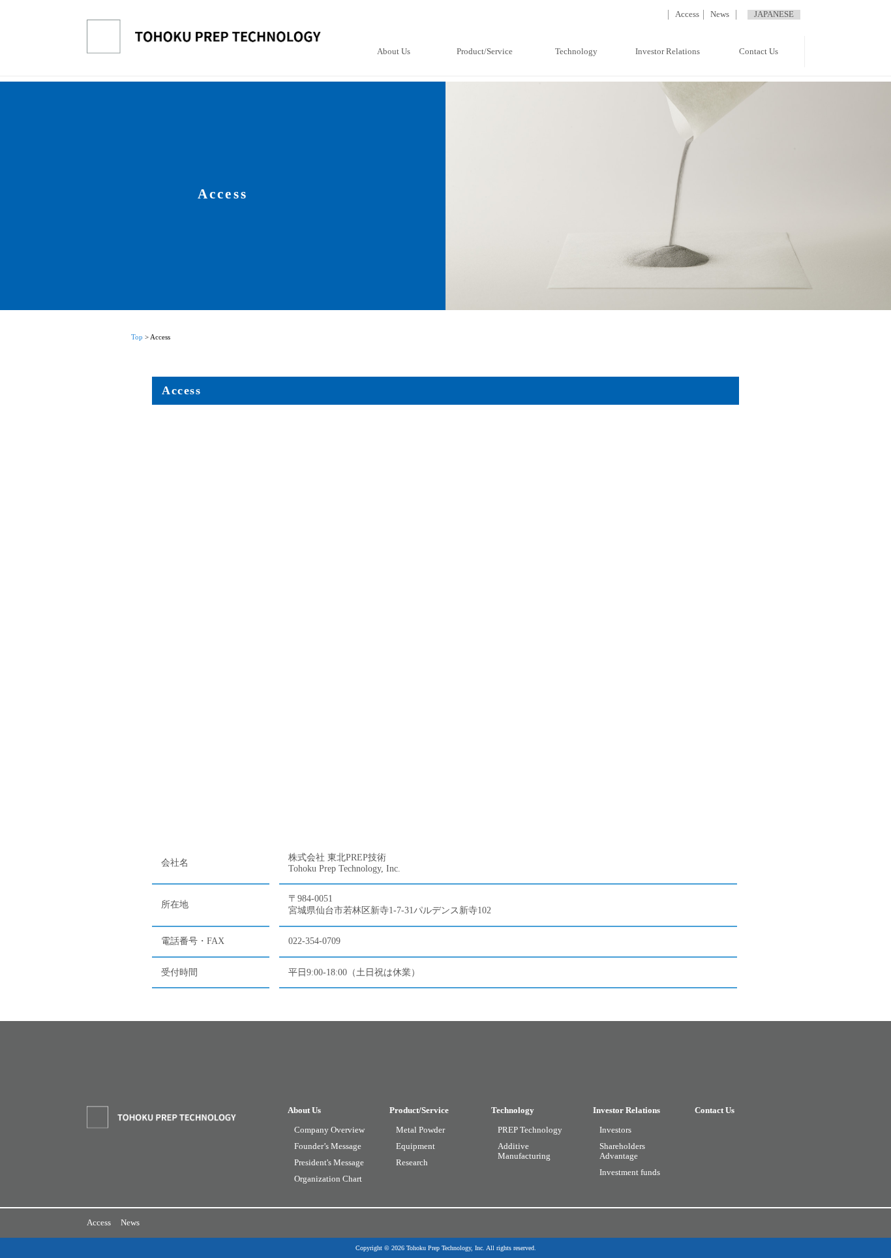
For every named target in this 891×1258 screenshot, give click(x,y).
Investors (615, 1130)
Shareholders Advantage (622, 1151)
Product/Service (485, 51)
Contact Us (758, 51)
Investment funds (629, 1172)
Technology (576, 51)
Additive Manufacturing (524, 1151)
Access (687, 14)
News (719, 14)
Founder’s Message (327, 1146)
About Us (393, 51)
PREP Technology (530, 1130)
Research (412, 1162)
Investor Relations (667, 51)
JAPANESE (774, 14)
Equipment (415, 1146)
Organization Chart (328, 1179)
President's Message (329, 1162)
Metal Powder (420, 1130)
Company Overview (329, 1130)
